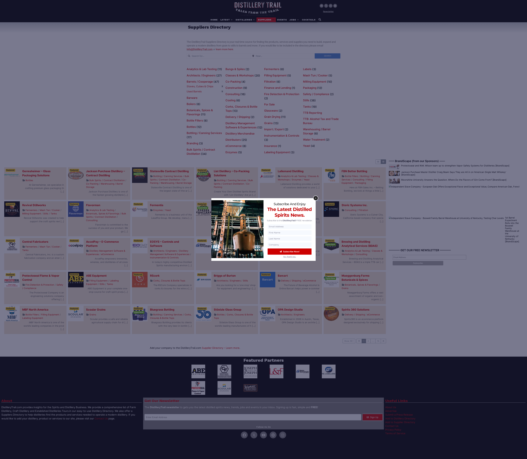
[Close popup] (316, 198)
